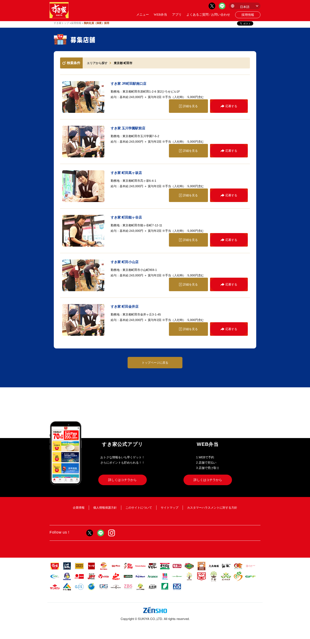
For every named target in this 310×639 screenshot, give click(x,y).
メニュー (142, 14)
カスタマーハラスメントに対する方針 (212, 507)
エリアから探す (97, 63)
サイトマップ (169, 507)
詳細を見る (190, 106)
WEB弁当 (160, 14)
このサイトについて (138, 507)
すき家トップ (61, 23)
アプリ (177, 14)
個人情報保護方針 (105, 507)
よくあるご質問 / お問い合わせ (208, 14)
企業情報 (79, 507)
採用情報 (247, 14)
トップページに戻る (155, 362)
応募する (231, 106)
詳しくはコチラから (122, 480)
